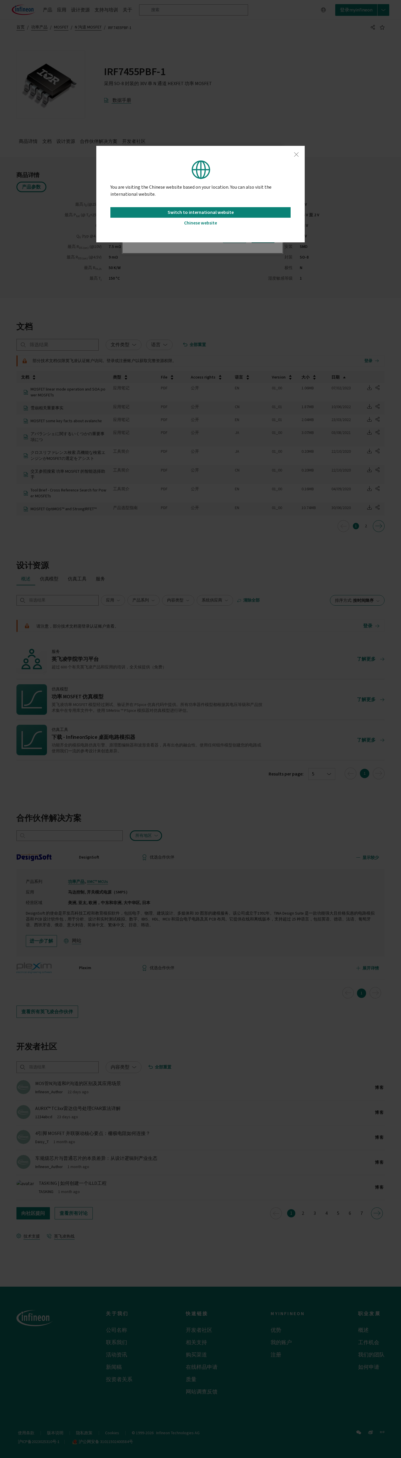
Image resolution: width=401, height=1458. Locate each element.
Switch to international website (201, 212)
